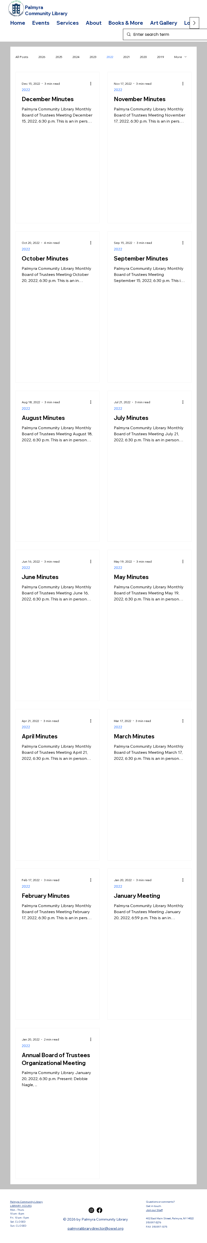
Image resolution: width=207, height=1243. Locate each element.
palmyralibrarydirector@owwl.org (95, 1228)
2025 (59, 57)
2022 (110, 57)
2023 (93, 57)
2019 (160, 57)
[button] (41, 22)
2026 (41, 57)
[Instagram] (91, 1210)
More (178, 57)
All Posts (21, 57)
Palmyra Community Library (26, 1201)
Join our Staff (154, 1210)
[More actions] (92, 83)
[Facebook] (99, 1210)
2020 (143, 57)
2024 (76, 57)
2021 (126, 57)
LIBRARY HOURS (21, 1205)
